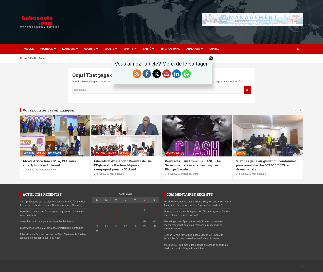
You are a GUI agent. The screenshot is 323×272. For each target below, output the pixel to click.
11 (106, 215)
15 (144, 215)
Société (109, 48)
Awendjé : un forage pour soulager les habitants (47, 221)
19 (116, 220)
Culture (89, 48)
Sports (128, 48)
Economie (68, 48)
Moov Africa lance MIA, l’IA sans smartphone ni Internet (49, 163)
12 (116, 215)
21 (135, 220)
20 (125, 220)
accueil (29, 48)
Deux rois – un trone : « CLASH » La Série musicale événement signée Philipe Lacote (193, 165)
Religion (112, 153)
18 (106, 220)
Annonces (193, 48)
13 (125, 215)
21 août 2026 (30, 169)
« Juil (95, 235)
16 (154, 215)
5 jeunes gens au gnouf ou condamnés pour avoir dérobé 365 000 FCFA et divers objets (266, 165)
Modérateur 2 (117, 173)
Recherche (247, 90)
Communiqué (173, 153)
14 (135, 215)
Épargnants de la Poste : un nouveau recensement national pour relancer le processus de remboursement (193, 225)
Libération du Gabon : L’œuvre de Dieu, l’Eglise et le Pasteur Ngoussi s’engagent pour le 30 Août (124, 165)
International (170, 48)
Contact (215, 48)
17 (97, 220)
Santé (147, 48)
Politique (46, 48)
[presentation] (295, 110)
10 (97, 215)
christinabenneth (48, 169)
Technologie (54, 153)
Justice (241, 153)
